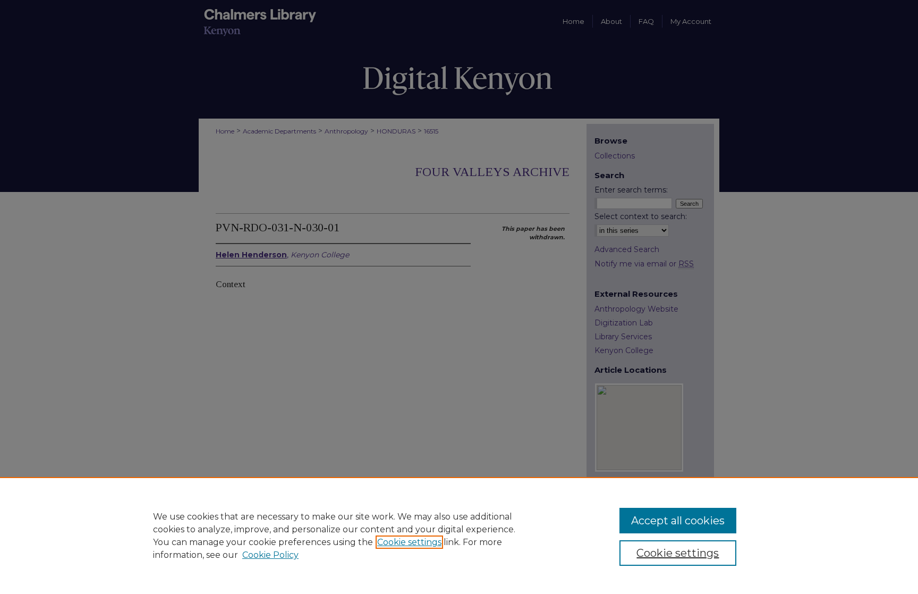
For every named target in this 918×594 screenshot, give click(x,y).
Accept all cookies (678, 520)
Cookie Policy (270, 555)
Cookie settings (409, 542)
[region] (459, 535)
